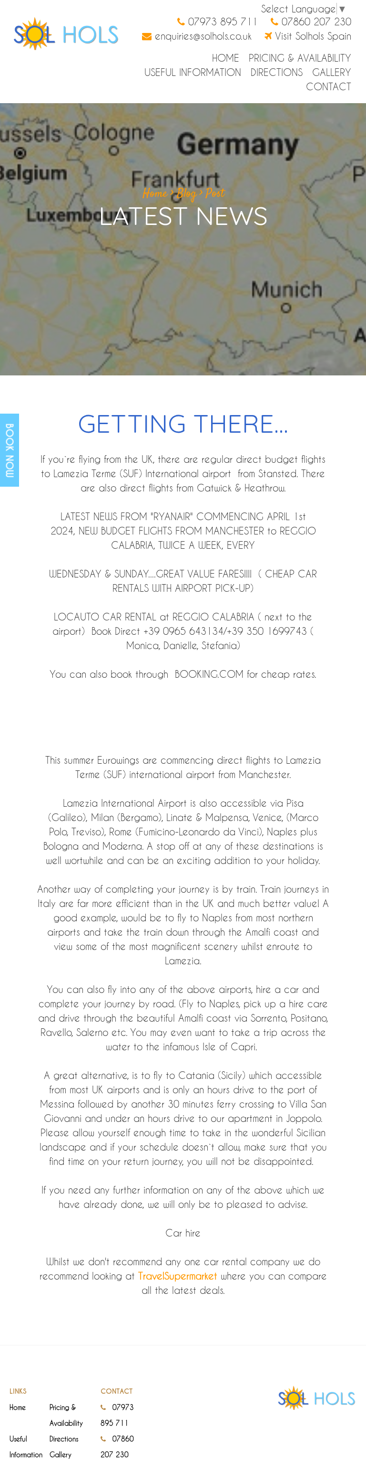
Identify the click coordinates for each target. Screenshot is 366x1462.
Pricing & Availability (300, 58)
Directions (277, 72)
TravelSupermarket (177, 1275)
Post (215, 194)
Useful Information (192, 72)
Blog (186, 194)
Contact (328, 86)
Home (225, 58)
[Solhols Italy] (65, 32)
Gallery (331, 72)
